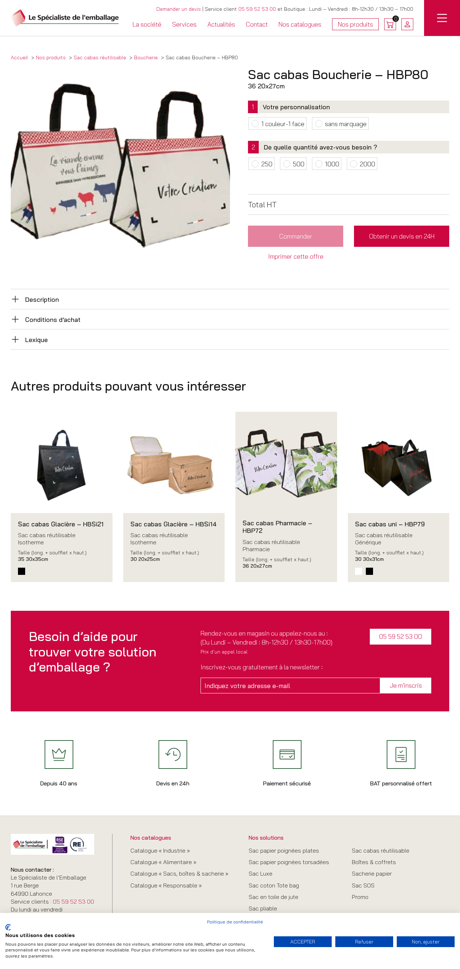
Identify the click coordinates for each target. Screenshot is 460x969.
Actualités (221, 24)
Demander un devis (178, 9)
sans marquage (346, 124)
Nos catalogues (300, 24)
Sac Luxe (260, 873)
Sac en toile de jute (273, 896)
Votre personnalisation (296, 107)
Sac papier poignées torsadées (289, 862)
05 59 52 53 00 (257, 9)
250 (266, 164)
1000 (332, 164)
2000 (367, 164)
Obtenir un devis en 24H (401, 236)
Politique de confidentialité (235, 921)
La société (147, 24)
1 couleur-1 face (282, 124)
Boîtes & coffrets (374, 862)
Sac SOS (363, 885)
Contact (257, 24)
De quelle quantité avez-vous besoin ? (320, 147)
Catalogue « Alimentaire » (163, 862)
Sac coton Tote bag (274, 885)
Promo (360, 896)
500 (298, 164)
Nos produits (355, 25)
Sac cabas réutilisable (380, 850)
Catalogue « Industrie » (160, 850)
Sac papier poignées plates (284, 850)
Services (184, 24)
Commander (295, 236)
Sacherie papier (372, 873)
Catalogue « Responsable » (166, 885)
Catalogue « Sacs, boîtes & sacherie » (179, 873)
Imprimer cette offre (295, 256)
